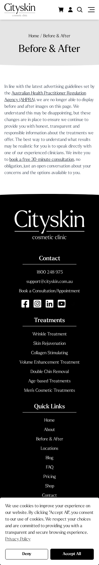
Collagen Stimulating (49, 353)
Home (49, 420)
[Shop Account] (70, 9)
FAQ (49, 467)
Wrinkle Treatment (49, 334)
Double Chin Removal (50, 372)
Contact (49, 495)
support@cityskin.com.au (49, 282)
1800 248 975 (50, 272)
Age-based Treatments (49, 381)
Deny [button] (26, 554)
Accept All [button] (72, 554)
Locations (49, 448)
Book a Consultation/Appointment (49, 291)
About (49, 430)
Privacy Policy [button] (18, 539)
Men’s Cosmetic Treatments (49, 390)
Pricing (49, 477)
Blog (49, 458)
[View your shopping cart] (61, 9)
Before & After (49, 439)
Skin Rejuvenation (49, 343)
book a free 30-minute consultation (41, 159)
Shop (49, 486)
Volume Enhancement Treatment (50, 362)
